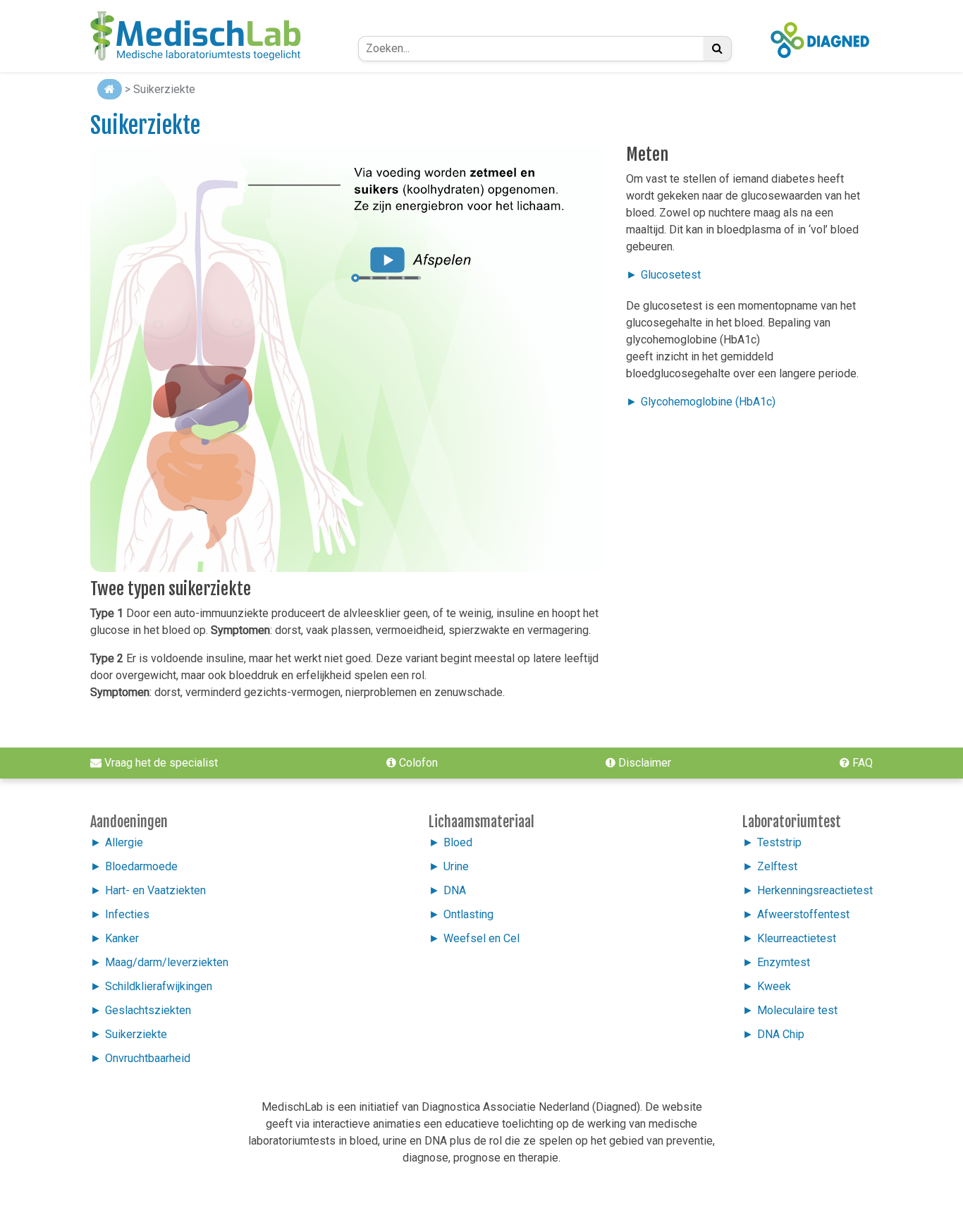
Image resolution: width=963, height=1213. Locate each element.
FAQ (861, 762)
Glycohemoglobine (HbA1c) (708, 401)
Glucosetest (671, 274)
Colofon (417, 762)
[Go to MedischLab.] (109, 89)
